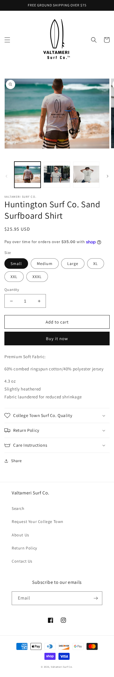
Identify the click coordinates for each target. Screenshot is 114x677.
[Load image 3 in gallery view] (86, 175)
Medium (45, 263)
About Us (20, 535)
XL (95, 263)
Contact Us (22, 561)
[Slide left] (6, 176)
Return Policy (24, 548)
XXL (14, 276)
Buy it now (57, 338)
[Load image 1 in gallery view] (27, 175)
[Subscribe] (95, 598)
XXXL (37, 276)
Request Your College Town (37, 521)
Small (16, 263)
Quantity (11, 289)
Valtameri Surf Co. (62, 666)
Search (18, 508)
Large (72, 263)
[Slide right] (107, 176)
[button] (7, 39)
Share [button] (16, 460)
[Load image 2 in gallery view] (57, 175)
